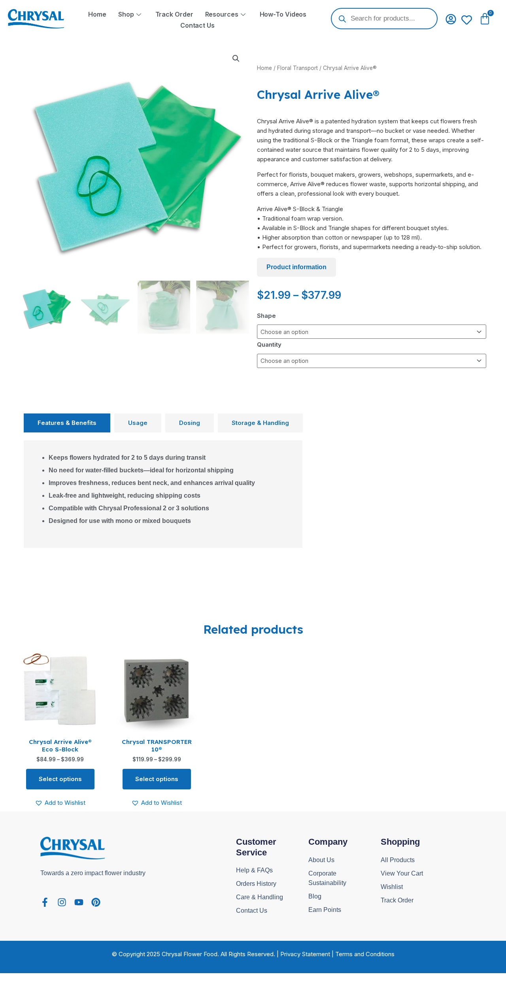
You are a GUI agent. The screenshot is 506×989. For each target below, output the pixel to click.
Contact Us (197, 25)
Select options (60, 779)
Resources (221, 14)
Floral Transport (297, 68)
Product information (296, 267)
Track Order (174, 14)
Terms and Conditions (365, 954)
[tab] (67, 422)
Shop (126, 14)
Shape (266, 315)
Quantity (269, 344)
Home (97, 14)
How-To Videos (283, 14)
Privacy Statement (305, 954)
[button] (236, 58)
